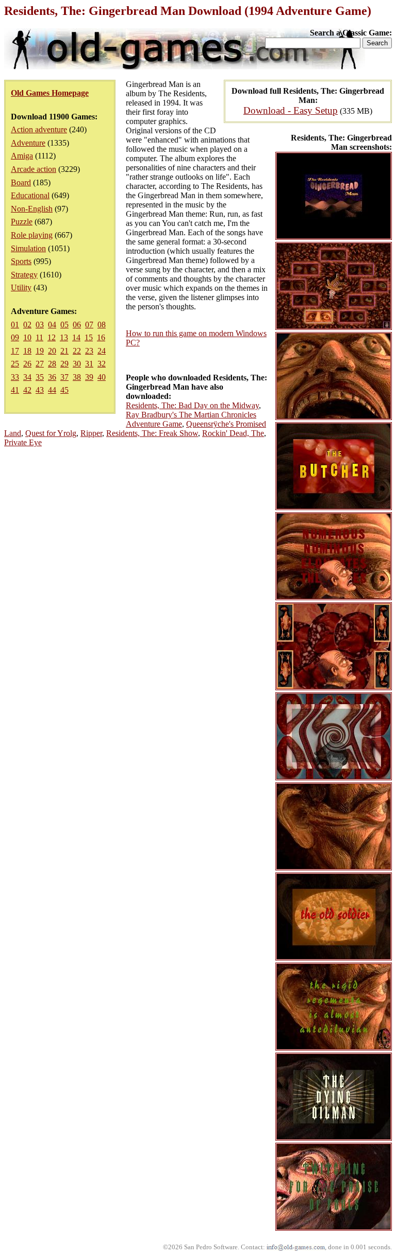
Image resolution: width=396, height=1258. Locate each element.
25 (15, 363)
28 (52, 363)
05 (64, 324)
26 (27, 363)
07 (89, 324)
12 (51, 337)
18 (27, 350)
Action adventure (39, 129)
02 (27, 324)
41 (15, 390)
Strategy (24, 274)
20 (52, 350)
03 (40, 324)
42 (27, 390)
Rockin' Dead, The (233, 433)
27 (40, 363)
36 (52, 377)
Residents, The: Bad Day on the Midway (192, 405)
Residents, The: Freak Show (152, 433)
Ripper (91, 433)
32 (101, 363)
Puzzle (21, 221)
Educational (30, 195)
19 (40, 350)
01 (15, 324)
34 (27, 377)
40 (101, 377)
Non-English (32, 208)
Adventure (28, 142)
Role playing (32, 235)
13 (64, 337)
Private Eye (23, 442)
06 (77, 324)
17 (15, 350)
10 (27, 337)
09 (15, 337)
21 (64, 350)
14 (76, 337)
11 (39, 337)
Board (21, 182)
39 (89, 377)
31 (89, 363)
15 (89, 337)
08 (101, 324)
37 (64, 377)
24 (101, 350)
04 (52, 324)
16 (101, 337)
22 (77, 350)
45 (64, 390)
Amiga (22, 155)
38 (77, 377)
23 (89, 350)
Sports (21, 261)
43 (40, 390)
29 (64, 363)
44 (52, 390)
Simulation (28, 248)
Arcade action (33, 169)
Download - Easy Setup (290, 110)
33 (15, 377)
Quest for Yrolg (50, 433)
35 (40, 377)
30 (77, 363)
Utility (21, 287)
